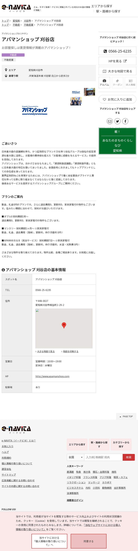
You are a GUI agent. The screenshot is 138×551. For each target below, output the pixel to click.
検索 (128, 457)
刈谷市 (27, 20)
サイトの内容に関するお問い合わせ (20, 486)
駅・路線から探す (108, 11)
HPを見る (115, 61)
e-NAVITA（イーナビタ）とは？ (19, 440)
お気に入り (7, 446)
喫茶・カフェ (121, 477)
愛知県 (16, 20)
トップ (5, 20)
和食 (78, 471)
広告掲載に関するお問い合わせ (18, 480)
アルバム (104, 84)
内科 (88, 487)
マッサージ (94, 482)
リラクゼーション (76, 482)
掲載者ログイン (75, 500)
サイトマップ (9, 474)
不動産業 (28, 24)
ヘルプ (5, 452)
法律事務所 (73, 493)
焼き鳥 (86, 471)
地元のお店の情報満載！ (117, 141)
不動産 (16, 24)
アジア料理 (105, 477)
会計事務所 (120, 487)
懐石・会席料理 (101, 471)
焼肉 (114, 471)
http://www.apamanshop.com (52, 376)
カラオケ (107, 482)
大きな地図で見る (46, 351)
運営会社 (6, 469)
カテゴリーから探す (121, 444)
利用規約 (6, 457)
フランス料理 (90, 477)
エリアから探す (101, 6)
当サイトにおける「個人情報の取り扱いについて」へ (49, 541)
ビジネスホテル (75, 487)
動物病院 (107, 487)
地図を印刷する (70, 351)
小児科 (96, 487)
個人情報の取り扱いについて (17, 463)
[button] (63, 325)
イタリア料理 (74, 477)
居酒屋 (70, 471)
